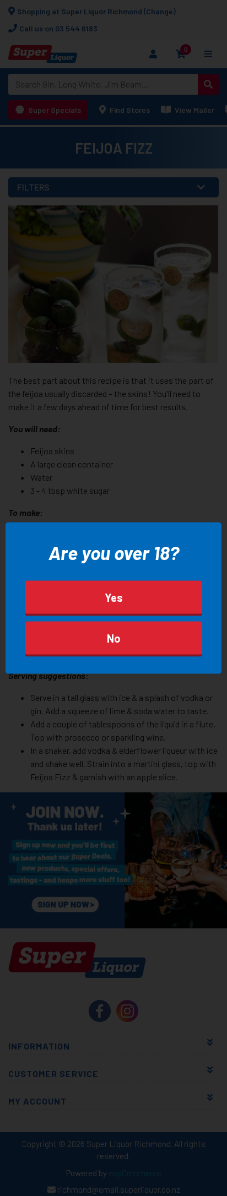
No (114, 637)
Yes (114, 597)
